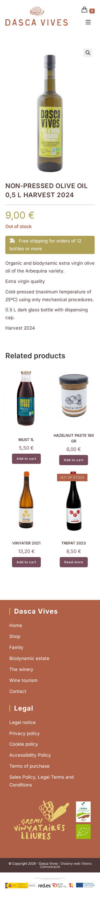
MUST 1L (26, 439)
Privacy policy (24, 733)
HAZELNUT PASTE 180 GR (74, 438)
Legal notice (22, 722)
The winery (21, 669)
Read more (73, 562)
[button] (87, 53)
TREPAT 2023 (73, 543)
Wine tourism (23, 680)
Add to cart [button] (26, 459)
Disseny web (70, 863)
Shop (14, 636)
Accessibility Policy (30, 755)
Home (15, 625)
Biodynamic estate (29, 658)
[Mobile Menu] (88, 22)
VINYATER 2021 (26, 543)
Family (16, 647)
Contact (17, 691)
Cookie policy (23, 744)
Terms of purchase (29, 766)
